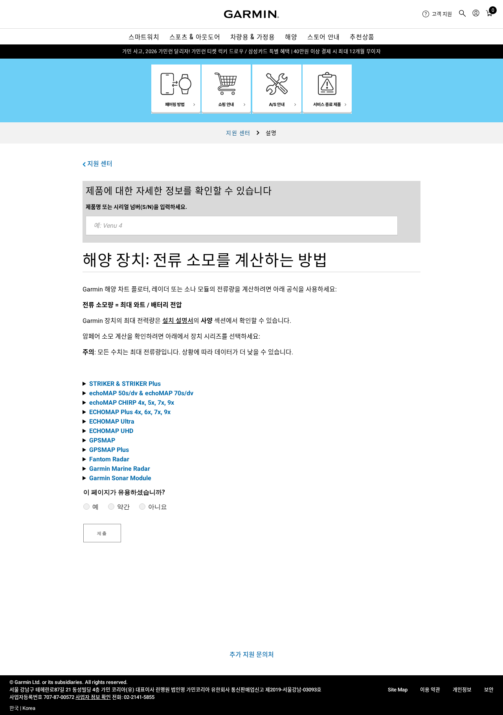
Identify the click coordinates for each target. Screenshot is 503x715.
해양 (291, 36)
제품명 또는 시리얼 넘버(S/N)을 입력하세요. (136, 207)
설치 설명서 (177, 320)
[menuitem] (437, 14)
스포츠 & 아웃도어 (194, 36)
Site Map (398, 690)
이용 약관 (430, 690)
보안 (489, 690)
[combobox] (242, 226)
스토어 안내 (323, 36)
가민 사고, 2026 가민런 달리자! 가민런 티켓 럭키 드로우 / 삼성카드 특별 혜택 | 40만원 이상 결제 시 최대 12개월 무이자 (251, 51)
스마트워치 (144, 36)
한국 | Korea (22, 708)
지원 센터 (238, 133)
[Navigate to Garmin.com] (251, 14)
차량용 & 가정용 (252, 36)
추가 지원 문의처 (251, 654)
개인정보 (462, 690)
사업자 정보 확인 (93, 697)
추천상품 (362, 36)
